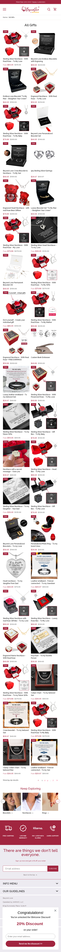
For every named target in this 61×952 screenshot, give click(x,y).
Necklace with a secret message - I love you (12, 470)
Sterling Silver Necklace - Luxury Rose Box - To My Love (44, 619)
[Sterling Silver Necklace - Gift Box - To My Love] (44, 491)
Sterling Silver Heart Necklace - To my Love (44, 246)
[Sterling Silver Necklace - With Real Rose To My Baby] (44, 715)
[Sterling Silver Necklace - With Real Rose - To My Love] (16, 43)
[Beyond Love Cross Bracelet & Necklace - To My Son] (16, 155)
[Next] (58, 801)
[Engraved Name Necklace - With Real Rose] (16, 640)
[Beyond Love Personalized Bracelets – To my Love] (16, 528)
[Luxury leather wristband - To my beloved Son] (16, 379)
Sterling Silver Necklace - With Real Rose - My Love (15, 246)
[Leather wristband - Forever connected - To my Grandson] (44, 565)
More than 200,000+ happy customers (30, 2)
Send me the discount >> (30, 944)
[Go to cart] (55, 9)
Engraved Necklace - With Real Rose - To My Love (44, 97)
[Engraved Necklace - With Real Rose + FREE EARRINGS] (16, 342)
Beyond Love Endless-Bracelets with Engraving (44, 60)
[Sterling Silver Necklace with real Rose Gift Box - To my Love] (16, 603)
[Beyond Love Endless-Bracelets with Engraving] (44, 43)
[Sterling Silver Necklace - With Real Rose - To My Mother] (44, 304)
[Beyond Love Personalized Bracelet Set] (44, 118)
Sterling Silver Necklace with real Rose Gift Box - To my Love (15, 619)
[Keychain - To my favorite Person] (44, 640)
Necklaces (26, 813)
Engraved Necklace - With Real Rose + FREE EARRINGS (16, 358)
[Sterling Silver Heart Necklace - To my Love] (44, 230)
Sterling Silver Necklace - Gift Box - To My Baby (43, 433)
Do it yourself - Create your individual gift (14, 321)
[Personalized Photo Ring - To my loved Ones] (44, 528)
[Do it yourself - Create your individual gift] (16, 304)
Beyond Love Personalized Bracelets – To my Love (14, 545)
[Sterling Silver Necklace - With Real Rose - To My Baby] (16, 118)
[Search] (49, 9)
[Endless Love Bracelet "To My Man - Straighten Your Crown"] (16, 81)
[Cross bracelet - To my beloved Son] (16, 715)
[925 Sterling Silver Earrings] (44, 155)
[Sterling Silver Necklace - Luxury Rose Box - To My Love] (44, 603)
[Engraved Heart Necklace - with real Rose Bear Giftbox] (16, 192)
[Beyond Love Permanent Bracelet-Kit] (16, 267)
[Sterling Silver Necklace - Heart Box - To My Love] (44, 454)
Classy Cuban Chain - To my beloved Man (14, 769)
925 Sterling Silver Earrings (41, 171)
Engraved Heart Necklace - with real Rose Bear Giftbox (16, 209)
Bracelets (6, 813)
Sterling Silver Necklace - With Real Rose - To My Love (15, 60)
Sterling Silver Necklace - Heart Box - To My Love (44, 470)
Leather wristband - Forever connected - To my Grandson (43, 582)
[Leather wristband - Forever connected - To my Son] (44, 752)
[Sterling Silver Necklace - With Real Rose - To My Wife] (44, 267)
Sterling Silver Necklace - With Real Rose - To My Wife (43, 284)
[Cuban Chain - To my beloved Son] (44, 677)
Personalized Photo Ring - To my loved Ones (44, 545)
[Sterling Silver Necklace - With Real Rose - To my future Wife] (16, 677)
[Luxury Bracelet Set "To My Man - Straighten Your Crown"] (44, 192)
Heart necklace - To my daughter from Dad (12, 582)
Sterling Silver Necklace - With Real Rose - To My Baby (15, 135)
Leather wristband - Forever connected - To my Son (42, 769)
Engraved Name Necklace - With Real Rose (14, 657)
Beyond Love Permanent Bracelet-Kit (13, 284)
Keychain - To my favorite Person (41, 657)
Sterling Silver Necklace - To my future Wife (16, 433)
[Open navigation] (4, 9)
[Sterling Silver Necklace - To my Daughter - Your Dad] (16, 491)
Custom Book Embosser (40, 357)
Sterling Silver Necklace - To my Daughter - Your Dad (16, 507)
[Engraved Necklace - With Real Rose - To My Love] (44, 81)
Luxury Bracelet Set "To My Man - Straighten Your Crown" (43, 209)
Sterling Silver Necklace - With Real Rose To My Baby (43, 731)
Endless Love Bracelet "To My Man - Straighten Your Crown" (15, 97)
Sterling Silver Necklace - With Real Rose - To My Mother (43, 321)
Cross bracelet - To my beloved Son (16, 731)
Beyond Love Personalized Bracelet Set (42, 135)
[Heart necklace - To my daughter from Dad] (16, 565)
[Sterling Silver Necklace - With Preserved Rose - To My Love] (44, 379)
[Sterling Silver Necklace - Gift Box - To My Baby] (44, 416)
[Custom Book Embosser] (44, 342)
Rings (44, 813)
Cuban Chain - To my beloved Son (43, 694)
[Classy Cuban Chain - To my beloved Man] (16, 752)
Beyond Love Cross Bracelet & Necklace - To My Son (15, 172)
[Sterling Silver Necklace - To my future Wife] (16, 416)
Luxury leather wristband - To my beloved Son (15, 396)
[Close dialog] (55, 910)
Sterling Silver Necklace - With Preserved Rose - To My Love (43, 396)
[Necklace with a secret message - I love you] (16, 454)
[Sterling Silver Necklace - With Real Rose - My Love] (16, 230)
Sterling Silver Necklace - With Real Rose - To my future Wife (15, 694)
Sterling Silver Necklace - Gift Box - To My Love (43, 507)
